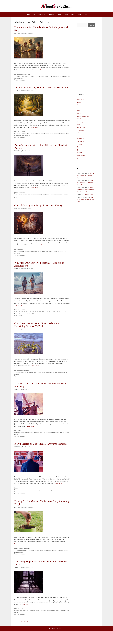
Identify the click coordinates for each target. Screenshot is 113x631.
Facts (85, 14)
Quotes (79, 14)
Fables (78, 108)
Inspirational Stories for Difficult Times (36, 312)
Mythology (80, 144)
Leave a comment (20, 80)
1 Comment (19, 315)
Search (92, 25)
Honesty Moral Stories (22, 76)
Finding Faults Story (47, 194)
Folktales (79, 119)
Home (28, 14)
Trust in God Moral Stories (29, 313)
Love (72, 14)
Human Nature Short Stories (60, 194)
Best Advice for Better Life (23, 194)
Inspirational (51, 14)
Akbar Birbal (80, 99)
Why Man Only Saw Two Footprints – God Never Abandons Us (39, 264)
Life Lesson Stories (33, 76)
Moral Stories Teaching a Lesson (48, 490)
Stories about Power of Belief (49, 251)
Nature (79, 147)
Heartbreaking (81, 127)
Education (18, 430)
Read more (43, 70)
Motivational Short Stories (60, 76)
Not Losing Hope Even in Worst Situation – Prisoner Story (40, 563)
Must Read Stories (56, 550)
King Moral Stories (21, 610)
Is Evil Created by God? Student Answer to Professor (40, 443)
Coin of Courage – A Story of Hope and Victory (38, 205)
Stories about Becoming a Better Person (54, 133)
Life (34, 14)
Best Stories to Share (36, 194)
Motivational (41, 14)
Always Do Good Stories (22, 490)
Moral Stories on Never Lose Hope (36, 610)
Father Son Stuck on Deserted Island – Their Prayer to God (86, 190)
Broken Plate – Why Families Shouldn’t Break (86, 199)
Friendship (80, 122)
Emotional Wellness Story (22, 133)
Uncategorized (81, 155)
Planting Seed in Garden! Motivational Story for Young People (41, 502)
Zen (78, 158)
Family (59, 14)
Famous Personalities (83, 116)
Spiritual (79, 152)
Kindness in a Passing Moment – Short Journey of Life (41, 87)
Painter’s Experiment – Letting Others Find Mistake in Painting (41, 146)
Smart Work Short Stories (52, 432)
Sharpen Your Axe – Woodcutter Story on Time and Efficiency (40, 385)
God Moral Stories (21, 312)
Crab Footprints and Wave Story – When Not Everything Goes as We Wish (36, 324)
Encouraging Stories (21, 251)
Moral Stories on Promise (45, 76)
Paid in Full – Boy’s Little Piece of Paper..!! (85, 176)
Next (26, 621)
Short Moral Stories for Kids (37, 432)
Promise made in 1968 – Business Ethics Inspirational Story (41, 28)
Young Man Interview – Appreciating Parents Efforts (85, 183)
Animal (79, 102)
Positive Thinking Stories (47, 372)
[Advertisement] (86, 60)
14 (22, 621)
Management (26, 74)
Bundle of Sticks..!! (89, 194)
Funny (66, 14)
